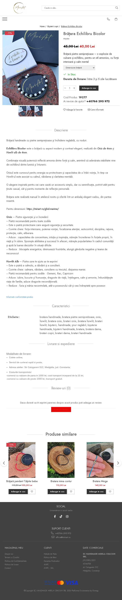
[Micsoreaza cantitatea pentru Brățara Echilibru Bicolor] (65, 88)
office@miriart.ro (62, 537)
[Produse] (5, 20)
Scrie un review (61, 409)
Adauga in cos (89, 88)
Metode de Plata (50, 554)
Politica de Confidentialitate (15, 561)
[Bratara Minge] (100, 460)
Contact (8, 568)
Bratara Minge (100, 481)
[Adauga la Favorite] (31, 491)
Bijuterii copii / (54, 26)
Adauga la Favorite (74, 109)
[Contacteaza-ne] (108, 19)
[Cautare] (117, 8)
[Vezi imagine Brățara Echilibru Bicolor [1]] (31, 111)
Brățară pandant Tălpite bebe (22, 481)
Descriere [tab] (61, 130)
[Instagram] (67, 516)
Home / (43, 26)
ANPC (46, 564)
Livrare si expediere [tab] (61, 343)
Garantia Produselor (52, 561)
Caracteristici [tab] (61, 306)
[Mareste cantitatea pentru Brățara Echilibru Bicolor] (74, 88)
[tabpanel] (30, 67)
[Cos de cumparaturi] (116, 19)
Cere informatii (97, 109)
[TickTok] (61, 516)
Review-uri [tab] (61, 388)
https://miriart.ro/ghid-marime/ (43, 209)
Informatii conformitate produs (19, 296)
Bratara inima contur (61, 481)
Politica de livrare (11, 564)
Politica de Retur (50, 557)
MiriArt (66, 38)
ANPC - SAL (49, 568)
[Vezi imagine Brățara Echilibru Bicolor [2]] (39, 111)
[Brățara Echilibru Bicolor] (30, 67)
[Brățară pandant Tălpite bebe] (22, 460)
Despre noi (9, 554)
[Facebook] (55, 516)
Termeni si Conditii (12, 557)
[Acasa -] (20, 7)
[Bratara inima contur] (61, 460)
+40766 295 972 (62, 533)
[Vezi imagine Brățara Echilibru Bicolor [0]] (22, 111)
